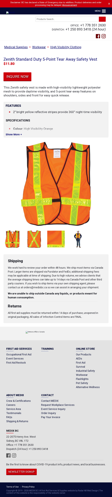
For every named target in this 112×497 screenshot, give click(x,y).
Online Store (85, 349)
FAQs (9, 417)
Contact (47, 395)
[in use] (78, 239)
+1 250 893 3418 (78, 29)
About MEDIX (15, 395)
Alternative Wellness (88, 387)
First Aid (80, 362)
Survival (80, 366)
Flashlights (82, 378)
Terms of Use (12, 487)
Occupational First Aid (18, 354)
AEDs (79, 358)
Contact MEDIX (49, 400)
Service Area (13, 409)
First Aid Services (19, 349)
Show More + (14, 134)
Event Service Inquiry (53, 409)
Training (47, 349)
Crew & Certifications (18, 400)
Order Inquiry (48, 413)
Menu (98, 11)
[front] (12, 239)
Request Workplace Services (58, 404)
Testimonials (13, 413)
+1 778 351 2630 (93, 25)
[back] (34, 239)
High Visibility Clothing (65, 47)
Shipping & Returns (17, 421)
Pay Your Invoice (50, 417)
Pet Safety (82, 383)
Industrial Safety (85, 370)
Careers (10, 404)
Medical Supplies (16, 47)
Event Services (15, 358)
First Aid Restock (16, 362)
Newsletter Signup (21, 471)
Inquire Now (17, 77)
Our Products (83, 354)
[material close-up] (56, 239)
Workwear (39, 47)
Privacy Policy (28, 487)
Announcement (69, 5)
